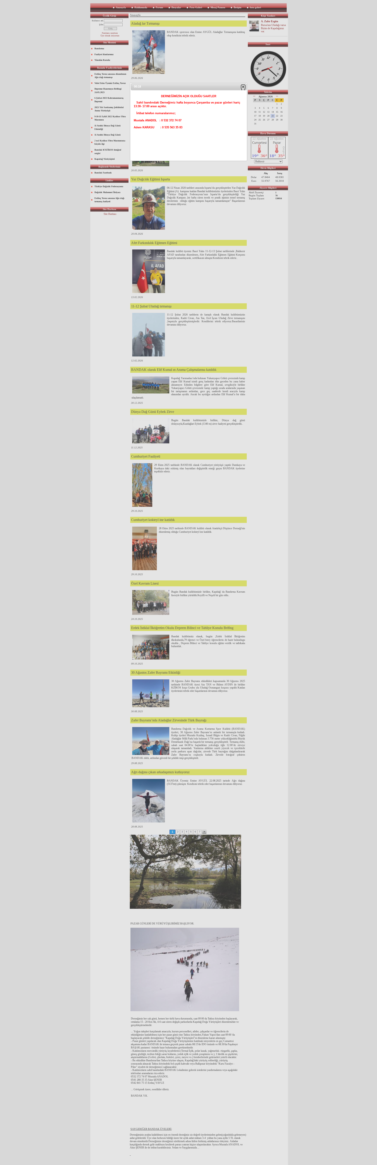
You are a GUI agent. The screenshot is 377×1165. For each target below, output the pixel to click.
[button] (243, 87)
